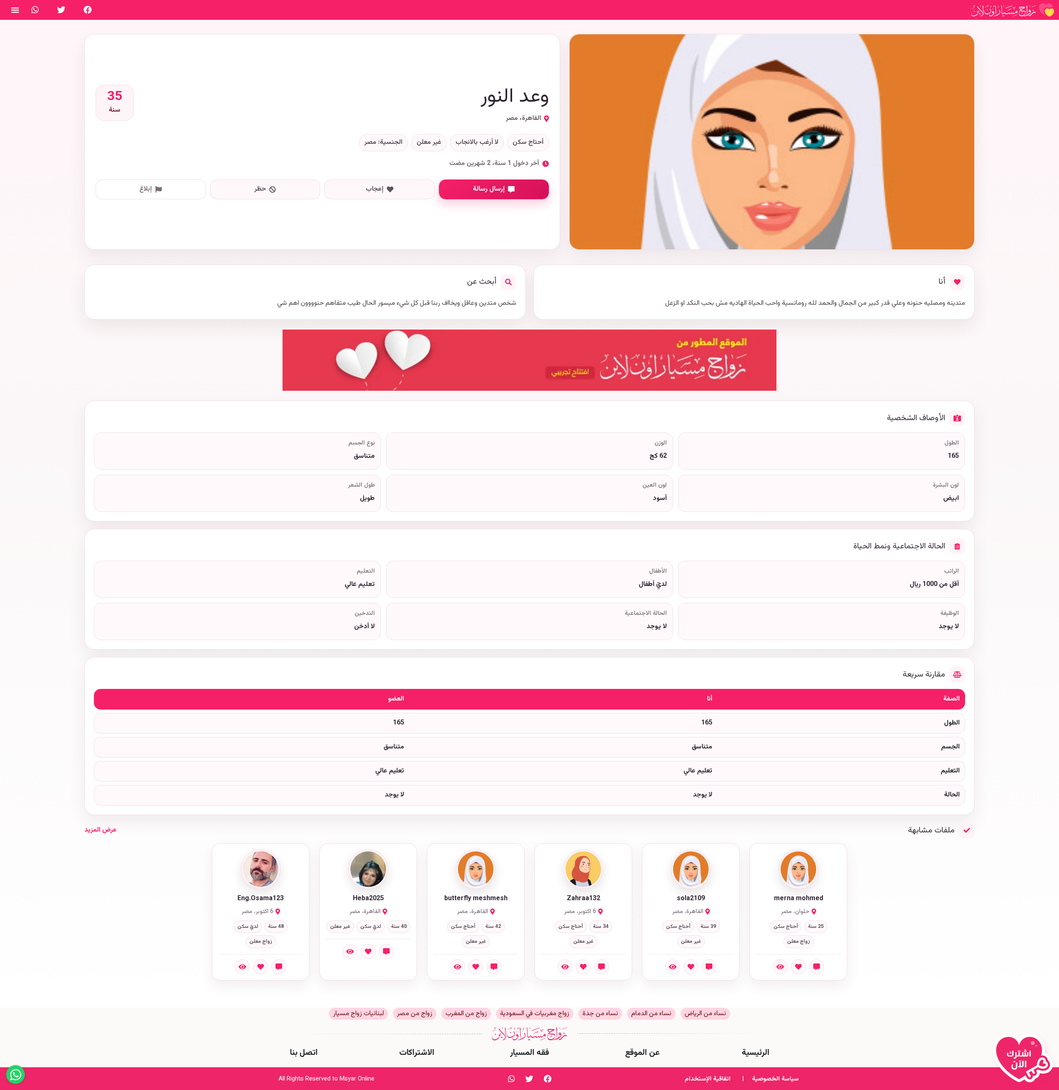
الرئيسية (755, 1052)
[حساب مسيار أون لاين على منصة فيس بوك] (87, 9)
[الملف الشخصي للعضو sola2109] (691, 869)
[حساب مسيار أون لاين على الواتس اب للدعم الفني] (35, 9)
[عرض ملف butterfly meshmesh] (457, 966)
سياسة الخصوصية (775, 1079)
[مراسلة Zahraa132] (601, 966)
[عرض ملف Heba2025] (350, 951)
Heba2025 (368, 899)
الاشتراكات (416, 1052)
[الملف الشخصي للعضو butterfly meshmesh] (476, 869)
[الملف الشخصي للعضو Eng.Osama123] (260, 869)
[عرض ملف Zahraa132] (565, 966)
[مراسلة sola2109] (709, 966)
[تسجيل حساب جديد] (1025, 1062)
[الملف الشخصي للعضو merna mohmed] (798, 869)
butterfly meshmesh (476, 899)
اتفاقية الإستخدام (708, 1079)
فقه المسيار (529, 1052)
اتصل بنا (304, 1052)
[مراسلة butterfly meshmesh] (493, 966)
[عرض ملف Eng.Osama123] (242, 966)
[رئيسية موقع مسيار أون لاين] (1012, 10)
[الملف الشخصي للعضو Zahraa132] (583, 869)
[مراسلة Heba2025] (386, 951)
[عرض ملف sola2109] (672, 966)
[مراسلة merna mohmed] (816, 966)
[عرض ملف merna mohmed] (780, 966)
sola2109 (691, 899)
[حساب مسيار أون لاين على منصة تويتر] (61, 9)
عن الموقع (642, 1052)
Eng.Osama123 (260, 899)
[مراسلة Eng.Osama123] (278, 966)
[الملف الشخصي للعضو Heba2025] (368, 869)
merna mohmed (798, 899)
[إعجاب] (798, 966)
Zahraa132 (583, 899)
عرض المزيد (100, 830)
